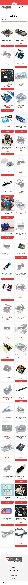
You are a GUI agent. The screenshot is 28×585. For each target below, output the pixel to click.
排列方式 (3, 19)
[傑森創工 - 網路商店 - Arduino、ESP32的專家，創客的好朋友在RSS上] (17, 570)
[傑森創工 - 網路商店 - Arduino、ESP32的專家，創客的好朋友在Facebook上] (11, 571)
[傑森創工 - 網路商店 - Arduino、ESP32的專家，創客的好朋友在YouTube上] (14, 571)
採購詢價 (14, 4)
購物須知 (14, 578)
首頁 (2, 12)
